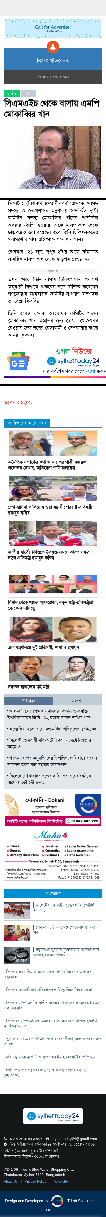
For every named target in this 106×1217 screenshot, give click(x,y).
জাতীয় (12, 93)
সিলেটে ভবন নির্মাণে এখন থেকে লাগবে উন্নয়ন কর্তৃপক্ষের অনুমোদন (48, 974)
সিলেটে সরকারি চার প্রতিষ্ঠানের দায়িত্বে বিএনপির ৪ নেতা (49, 989)
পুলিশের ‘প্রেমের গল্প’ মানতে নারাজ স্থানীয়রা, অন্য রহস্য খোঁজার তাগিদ (53, 1041)
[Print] (28, 93)
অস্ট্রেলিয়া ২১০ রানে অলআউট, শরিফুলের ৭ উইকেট (52, 729)
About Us (11, 1181)
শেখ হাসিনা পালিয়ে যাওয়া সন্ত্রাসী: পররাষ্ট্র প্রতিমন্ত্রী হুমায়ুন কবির (50, 510)
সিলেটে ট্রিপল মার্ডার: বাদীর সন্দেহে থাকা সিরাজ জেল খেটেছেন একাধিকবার (52, 1005)
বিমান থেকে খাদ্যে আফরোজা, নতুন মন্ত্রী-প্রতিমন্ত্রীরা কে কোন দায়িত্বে (50, 605)
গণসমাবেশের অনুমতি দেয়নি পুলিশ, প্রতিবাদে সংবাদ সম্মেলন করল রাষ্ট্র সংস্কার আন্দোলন (52, 761)
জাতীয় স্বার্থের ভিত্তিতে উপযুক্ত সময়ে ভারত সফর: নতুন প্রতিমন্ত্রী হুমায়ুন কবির (49, 555)
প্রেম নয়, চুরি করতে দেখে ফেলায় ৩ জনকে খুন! (65, 930)
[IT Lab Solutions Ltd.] (53, 809)
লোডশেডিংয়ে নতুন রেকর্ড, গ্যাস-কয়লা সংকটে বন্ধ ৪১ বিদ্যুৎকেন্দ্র (45, 1072)
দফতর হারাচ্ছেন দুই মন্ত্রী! (29, 687)
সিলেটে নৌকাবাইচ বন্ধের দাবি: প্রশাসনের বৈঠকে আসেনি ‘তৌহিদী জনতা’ (49, 779)
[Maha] (53, 854)
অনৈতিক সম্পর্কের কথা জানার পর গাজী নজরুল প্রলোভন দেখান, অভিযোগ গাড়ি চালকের (47, 465)
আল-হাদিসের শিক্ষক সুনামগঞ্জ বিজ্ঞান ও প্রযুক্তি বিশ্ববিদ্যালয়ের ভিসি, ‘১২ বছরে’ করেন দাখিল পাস (48, 714)
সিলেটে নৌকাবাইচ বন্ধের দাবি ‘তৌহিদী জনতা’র (64, 907)
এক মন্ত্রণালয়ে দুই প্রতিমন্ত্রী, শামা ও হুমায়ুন (43, 647)
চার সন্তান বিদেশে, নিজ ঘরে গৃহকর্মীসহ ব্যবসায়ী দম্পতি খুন (50, 1057)
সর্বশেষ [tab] (77, 701)
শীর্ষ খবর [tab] (28, 701)
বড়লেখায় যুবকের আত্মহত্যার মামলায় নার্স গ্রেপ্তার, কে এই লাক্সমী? (66, 952)
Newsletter (61, 1181)
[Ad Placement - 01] (53, 28)
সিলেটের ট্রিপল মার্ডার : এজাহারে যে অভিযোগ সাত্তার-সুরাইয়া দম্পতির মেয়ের (50, 1023)
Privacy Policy (36, 1181)
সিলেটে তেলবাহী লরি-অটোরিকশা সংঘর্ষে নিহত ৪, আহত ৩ (50, 743)
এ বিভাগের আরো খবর (27, 423)
